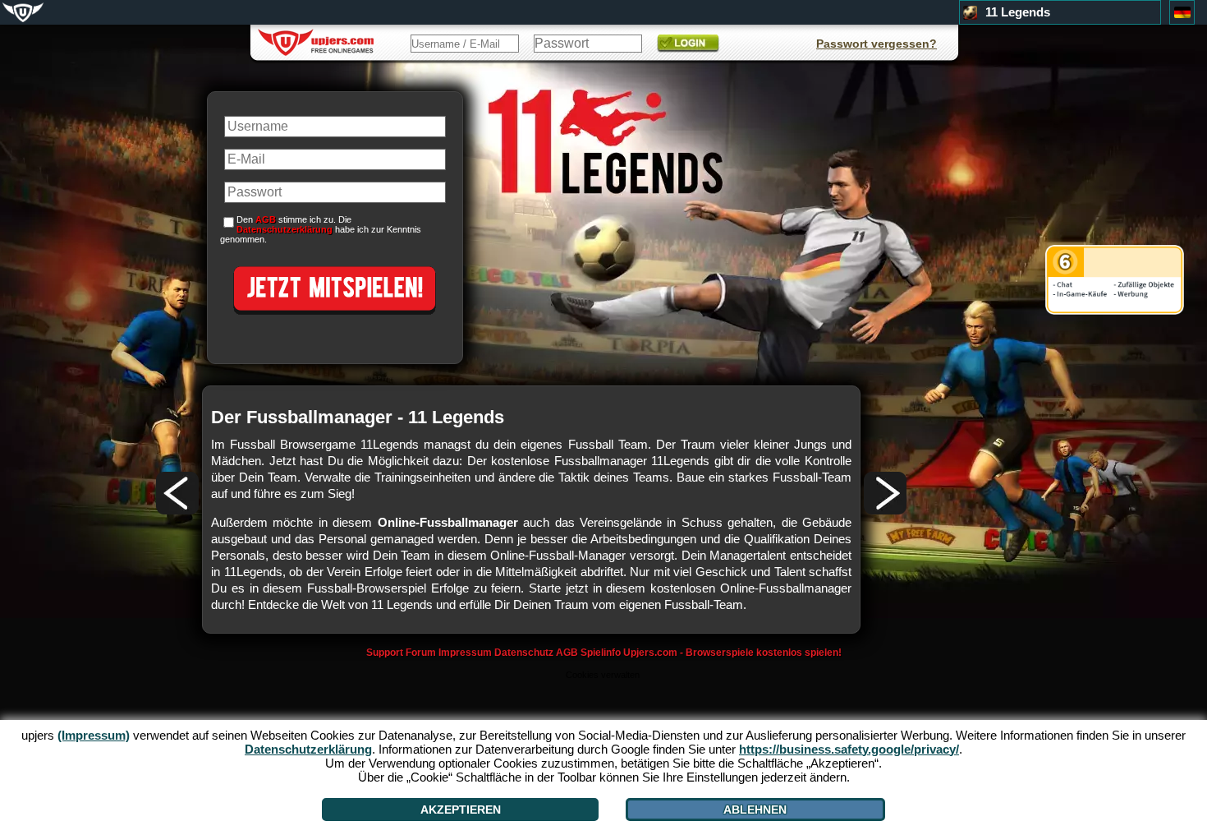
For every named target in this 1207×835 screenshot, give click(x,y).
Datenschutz (523, 652)
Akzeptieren (460, 809)
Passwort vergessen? (876, 43)
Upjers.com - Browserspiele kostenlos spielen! (732, 652)
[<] (177, 493)
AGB (567, 652)
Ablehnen (755, 809)
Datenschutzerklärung (284, 229)
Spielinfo (601, 652)
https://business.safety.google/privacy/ (849, 749)
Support (384, 652)
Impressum (465, 652)
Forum (421, 652)
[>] (885, 493)
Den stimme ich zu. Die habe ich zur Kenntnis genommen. (320, 229)
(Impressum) (93, 735)
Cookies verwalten (603, 675)
